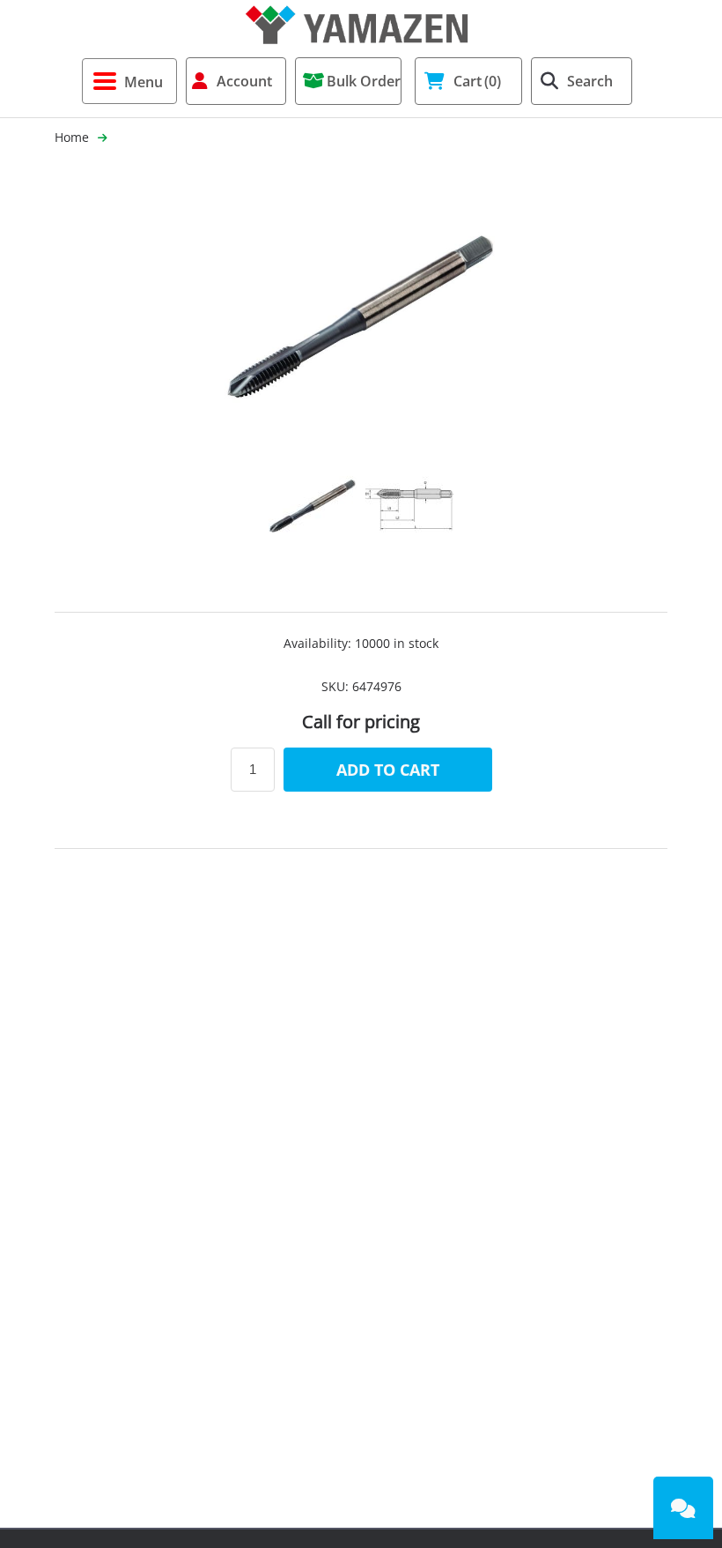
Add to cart (387, 769)
